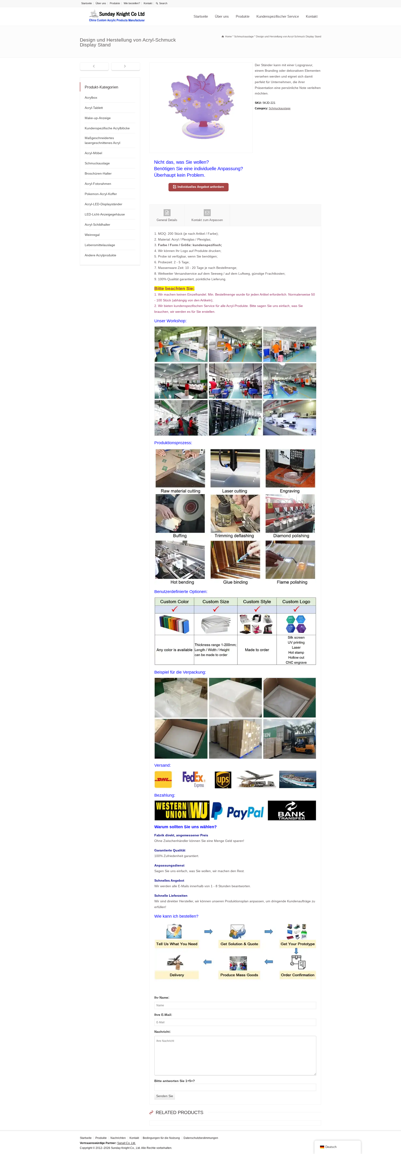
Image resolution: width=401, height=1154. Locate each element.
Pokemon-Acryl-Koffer (101, 194)
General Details (167, 220)
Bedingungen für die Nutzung (161, 1138)
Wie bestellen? (132, 3)
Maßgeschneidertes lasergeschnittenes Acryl (102, 140)
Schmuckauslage (280, 108)
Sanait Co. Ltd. (126, 1143)
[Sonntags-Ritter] (117, 16)
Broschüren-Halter (98, 173)
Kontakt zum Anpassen (207, 220)
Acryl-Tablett (94, 108)
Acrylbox (91, 97)
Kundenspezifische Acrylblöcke (107, 128)
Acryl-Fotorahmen (98, 184)
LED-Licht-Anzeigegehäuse (105, 214)
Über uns (101, 3)
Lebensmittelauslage (100, 245)
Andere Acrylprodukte (100, 255)
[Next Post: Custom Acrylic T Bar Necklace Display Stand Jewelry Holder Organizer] (125, 66)
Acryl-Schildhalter (97, 224)
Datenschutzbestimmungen (201, 1138)
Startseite (86, 3)
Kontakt (148, 3)
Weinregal (92, 235)
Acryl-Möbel (93, 153)
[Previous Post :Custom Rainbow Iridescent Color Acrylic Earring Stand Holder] (94, 66)
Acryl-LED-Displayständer (103, 204)
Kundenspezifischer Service (277, 16)
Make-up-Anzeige (98, 118)
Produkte (115, 3)
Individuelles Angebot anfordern (201, 187)
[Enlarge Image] (200, 65)
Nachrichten (118, 1138)
